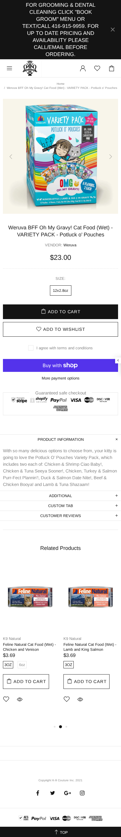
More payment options (61, 378)
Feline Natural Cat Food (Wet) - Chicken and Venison (29, 647)
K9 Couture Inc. (30, 68)
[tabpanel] (30, 640)
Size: (60, 278)
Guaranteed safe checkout (60, 392)
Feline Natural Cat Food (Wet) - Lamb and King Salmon (89, 647)
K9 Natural (12, 638)
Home (61, 83)
